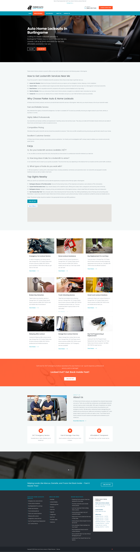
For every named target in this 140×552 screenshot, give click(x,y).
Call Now (31, 49)
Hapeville (52, 512)
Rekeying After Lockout (33, 516)
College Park (53, 514)
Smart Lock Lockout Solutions (35, 513)
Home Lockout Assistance (34, 503)
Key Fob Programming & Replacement (36, 521)
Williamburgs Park (54, 504)
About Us (58, 13)
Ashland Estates (53, 502)
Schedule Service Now (106, 7)
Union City (52, 509)
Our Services (49, 13)
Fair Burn (52, 507)
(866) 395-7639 (91, 8)
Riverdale (52, 499)
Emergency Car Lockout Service (35, 501)
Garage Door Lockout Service (34, 518)
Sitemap (58, 549)
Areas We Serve (38, 13)
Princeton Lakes (53, 519)
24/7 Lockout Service (33, 523)
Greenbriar (52, 522)
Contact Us (69, 3)
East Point (52, 517)
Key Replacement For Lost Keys (35, 506)
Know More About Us (78, 421)
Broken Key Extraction (33, 508)
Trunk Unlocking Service (33, 511)
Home (30, 13)
